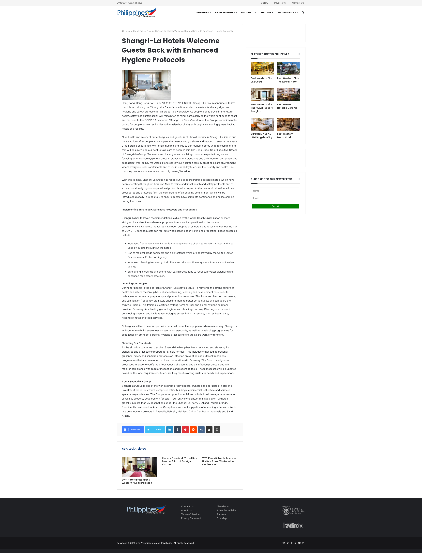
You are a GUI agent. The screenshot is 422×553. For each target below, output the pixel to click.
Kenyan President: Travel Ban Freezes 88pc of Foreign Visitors (179, 461)
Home (127, 31)
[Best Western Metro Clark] (288, 124)
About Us (186, 510)
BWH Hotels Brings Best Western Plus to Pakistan (137, 481)
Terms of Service (190, 514)
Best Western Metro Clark (285, 135)
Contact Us (298, 2)
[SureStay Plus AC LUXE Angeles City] (262, 124)
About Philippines (225, 12)
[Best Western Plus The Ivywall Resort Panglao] (262, 94)
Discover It (247, 12)
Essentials (202, 12)
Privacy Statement (191, 518)
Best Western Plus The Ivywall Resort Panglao (262, 108)
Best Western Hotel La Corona (287, 106)
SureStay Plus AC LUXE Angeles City (261, 135)
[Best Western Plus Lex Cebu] (262, 68)
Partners (221, 514)
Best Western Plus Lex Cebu (261, 80)
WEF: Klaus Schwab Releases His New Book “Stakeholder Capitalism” (219, 461)
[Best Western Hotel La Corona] (288, 94)
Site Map (222, 518)
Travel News (280, 2)
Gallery (264, 2)
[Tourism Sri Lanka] (137, 12)
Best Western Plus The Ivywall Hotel (288, 80)
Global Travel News (143, 31)
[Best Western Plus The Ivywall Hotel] (288, 68)
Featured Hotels (287, 12)
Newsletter (223, 506)
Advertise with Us (226, 510)
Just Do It (265, 12)
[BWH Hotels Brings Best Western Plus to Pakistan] (139, 467)
